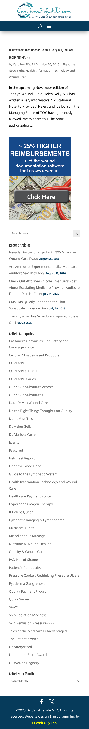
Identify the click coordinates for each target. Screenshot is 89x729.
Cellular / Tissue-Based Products (34, 355)
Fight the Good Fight (25, 466)
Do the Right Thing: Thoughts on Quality (40, 410)
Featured (16, 450)
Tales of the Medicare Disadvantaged (38, 631)
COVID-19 (16, 363)
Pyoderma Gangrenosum (29, 583)
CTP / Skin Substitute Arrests (31, 387)
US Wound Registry (24, 662)
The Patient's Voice (23, 639)
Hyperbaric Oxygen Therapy (31, 504)
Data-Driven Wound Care (28, 402)
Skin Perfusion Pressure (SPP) (32, 623)
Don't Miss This (21, 418)
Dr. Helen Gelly (20, 426)
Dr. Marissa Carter (23, 434)
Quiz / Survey (19, 599)
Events (14, 442)
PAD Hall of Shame (23, 559)
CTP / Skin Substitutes (26, 395)
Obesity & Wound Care (26, 551)
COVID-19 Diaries (22, 379)
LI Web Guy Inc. (44, 723)
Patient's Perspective (25, 567)
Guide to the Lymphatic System (33, 474)
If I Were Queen (21, 512)
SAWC (13, 607)
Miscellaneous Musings (27, 536)
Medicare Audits (21, 528)
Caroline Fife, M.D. (25, 64)
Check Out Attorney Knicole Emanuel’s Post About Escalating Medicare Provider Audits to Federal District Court (44, 287)
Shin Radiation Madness (28, 615)
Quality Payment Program (29, 591)
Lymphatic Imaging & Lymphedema (36, 520)
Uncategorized (20, 647)
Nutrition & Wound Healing (30, 544)
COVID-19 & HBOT (23, 371)
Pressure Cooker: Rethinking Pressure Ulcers (44, 575)
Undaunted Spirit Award (28, 654)
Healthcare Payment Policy (30, 496)
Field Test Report (22, 458)
